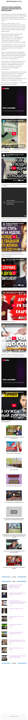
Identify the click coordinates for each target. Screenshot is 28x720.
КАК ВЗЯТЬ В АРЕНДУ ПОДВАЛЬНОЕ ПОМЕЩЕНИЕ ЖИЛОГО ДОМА (17, 593)
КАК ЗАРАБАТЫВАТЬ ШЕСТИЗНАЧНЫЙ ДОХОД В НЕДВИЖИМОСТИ (17, 656)
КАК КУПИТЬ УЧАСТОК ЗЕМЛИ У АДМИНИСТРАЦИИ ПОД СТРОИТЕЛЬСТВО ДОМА (16, 586)
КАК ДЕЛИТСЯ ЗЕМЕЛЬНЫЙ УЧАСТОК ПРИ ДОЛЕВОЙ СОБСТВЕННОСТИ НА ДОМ (17, 641)
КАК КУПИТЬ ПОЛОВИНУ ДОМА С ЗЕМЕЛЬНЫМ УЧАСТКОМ (16, 633)
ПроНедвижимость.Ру (14, 1)
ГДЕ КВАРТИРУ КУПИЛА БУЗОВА (16, 608)
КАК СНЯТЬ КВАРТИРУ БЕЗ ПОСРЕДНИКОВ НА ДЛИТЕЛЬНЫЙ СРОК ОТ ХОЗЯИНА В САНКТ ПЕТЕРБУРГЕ (17, 602)
